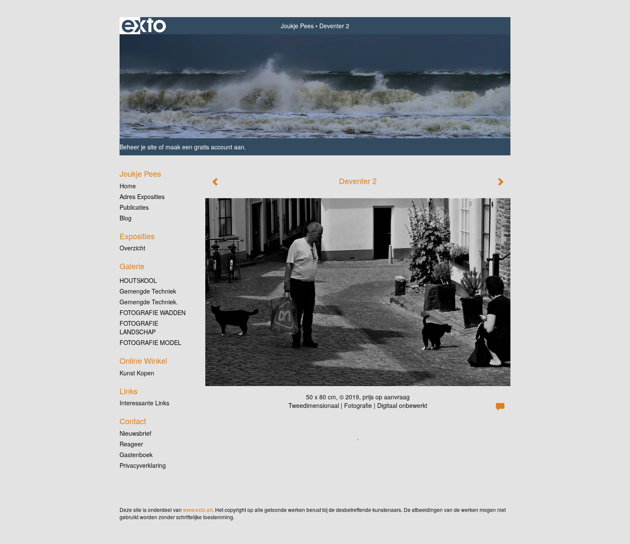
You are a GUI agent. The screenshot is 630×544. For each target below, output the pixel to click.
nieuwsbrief (135, 433)
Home (128, 185)
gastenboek (136, 454)
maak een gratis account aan (204, 147)
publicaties (134, 207)
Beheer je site (138, 147)
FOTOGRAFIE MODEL (150, 342)
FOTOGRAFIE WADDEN (153, 312)
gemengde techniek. (149, 301)
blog (126, 218)
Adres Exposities (142, 196)
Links (129, 391)
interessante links (144, 402)
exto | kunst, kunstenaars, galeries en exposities (144, 25)
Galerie (132, 266)
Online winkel (143, 360)
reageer (131, 444)
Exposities (137, 236)
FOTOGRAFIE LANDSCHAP (139, 327)
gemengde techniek (148, 291)
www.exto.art (198, 509)
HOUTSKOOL (138, 280)
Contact (133, 421)
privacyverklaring (143, 465)
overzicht (132, 248)
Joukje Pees (297, 25)
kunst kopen (137, 373)
